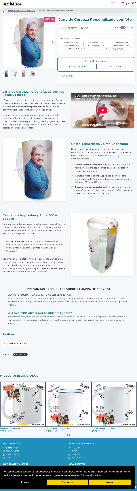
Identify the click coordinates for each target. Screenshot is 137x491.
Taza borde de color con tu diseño (59, 428)
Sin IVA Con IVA (123, 27)
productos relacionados (19, 375)
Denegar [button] (25, 482)
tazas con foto (20, 354)
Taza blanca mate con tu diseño (103, 428)
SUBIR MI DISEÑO (114, 67)
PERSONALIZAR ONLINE (77, 67)
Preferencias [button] (67, 482)
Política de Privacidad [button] (91, 475)
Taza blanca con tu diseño (10, 428)
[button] (5, 42)
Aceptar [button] (109, 482)
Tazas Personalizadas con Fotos (21, 10)
